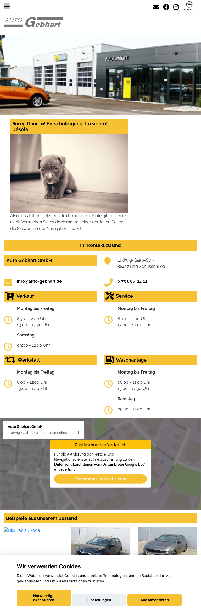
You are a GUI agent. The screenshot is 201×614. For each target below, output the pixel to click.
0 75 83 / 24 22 (132, 281)
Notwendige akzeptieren (43, 598)
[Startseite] (189, 6)
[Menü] (7, 6)
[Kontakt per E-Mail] (156, 6)
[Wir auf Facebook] (166, 6)
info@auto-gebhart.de (39, 281)
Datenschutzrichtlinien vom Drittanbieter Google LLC (99, 464)
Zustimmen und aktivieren (100, 478)
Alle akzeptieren (154, 600)
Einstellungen (99, 600)
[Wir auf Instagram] (176, 6)
